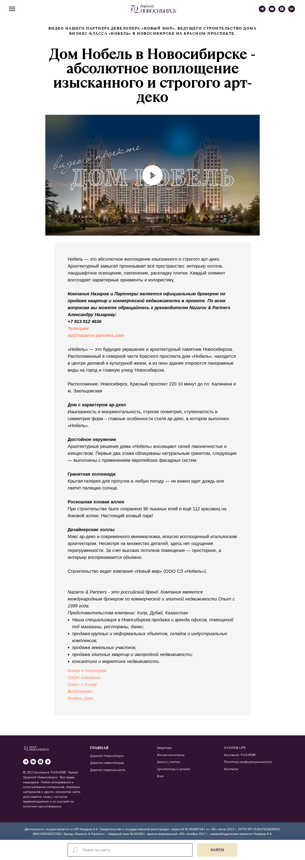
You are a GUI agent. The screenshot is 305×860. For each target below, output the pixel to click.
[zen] (281, 11)
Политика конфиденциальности (248, 762)
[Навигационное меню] (12, 9)
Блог (160, 776)
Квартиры (164, 747)
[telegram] (262, 11)
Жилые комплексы (170, 755)
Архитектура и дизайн (173, 769)
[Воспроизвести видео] (152, 175)
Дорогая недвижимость (107, 770)
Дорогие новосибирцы (107, 762)
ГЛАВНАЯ (99, 747)
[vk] (291, 11)
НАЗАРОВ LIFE (235, 747)
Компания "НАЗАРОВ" (240, 755)
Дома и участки (168, 762)
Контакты (231, 769)
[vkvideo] (48, 761)
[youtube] (272, 11)
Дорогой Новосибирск (107, 756)
